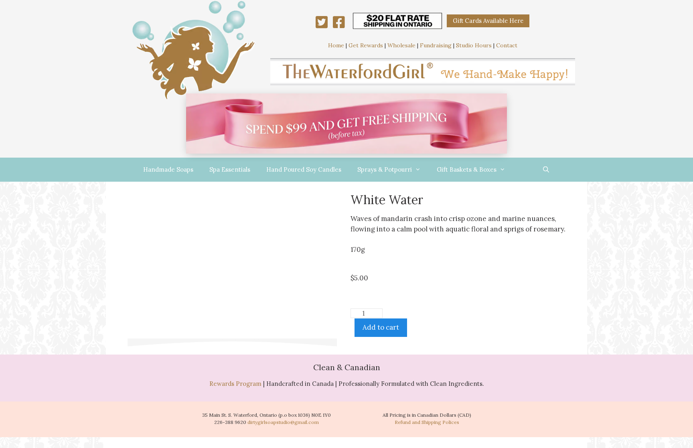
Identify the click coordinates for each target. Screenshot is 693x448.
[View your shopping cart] (523, 170)
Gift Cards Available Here (488, 20)
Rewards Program (235, 383)
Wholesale (401, 45)
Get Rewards (366, 45)
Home (336, 45)
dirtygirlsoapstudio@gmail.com (283, 422)
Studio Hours (474, 45)
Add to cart (381, 327)
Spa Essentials (229, 169)
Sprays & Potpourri (384, 169)
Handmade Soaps (168, 169)
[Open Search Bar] (546, 170)
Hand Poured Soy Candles (303, 169)
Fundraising (436, 45)
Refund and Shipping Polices (427, 422)
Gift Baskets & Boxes (466, 169)
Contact (506, 45)
